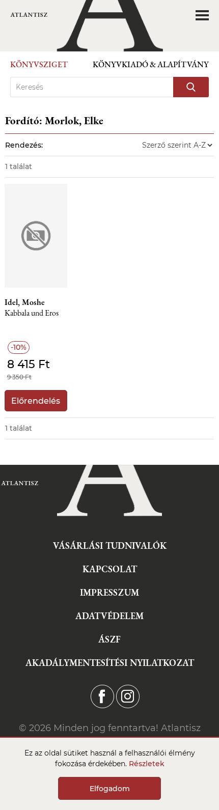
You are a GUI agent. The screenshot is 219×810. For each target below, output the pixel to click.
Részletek (147, 763)
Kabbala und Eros (32, 313)
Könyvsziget (39, 64)
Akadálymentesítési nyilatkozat (109, 662)
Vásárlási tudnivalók (110, 545)
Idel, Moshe (25, 302)
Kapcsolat (110, 569)
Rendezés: (24, 145)
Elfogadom (110, 788)
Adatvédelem (109, 616)
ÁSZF (109, 639)
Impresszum (109, 592)
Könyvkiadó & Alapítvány (151, 64)
